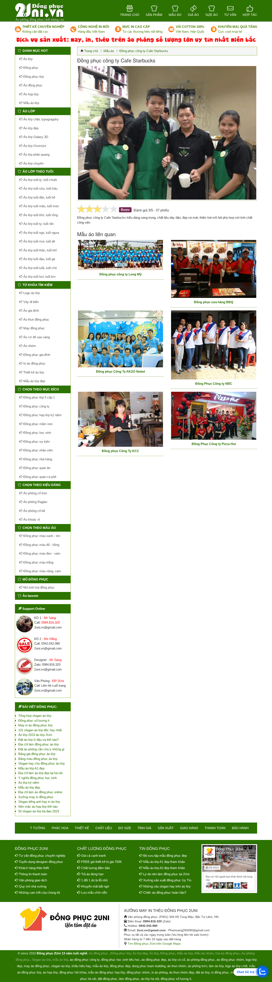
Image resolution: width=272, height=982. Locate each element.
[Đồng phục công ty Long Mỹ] (120, 255)
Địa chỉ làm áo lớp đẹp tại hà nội (40, 773)
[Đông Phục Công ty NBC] (213, 344)
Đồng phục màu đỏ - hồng (41, 545)
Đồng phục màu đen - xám (41, 553)
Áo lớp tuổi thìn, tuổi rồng (40, 215)
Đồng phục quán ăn (36, 468)
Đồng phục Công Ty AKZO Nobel (120, 371)
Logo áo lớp (31, 293)
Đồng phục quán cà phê (39, 477)
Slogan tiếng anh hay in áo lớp (39, 801)
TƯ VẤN (230, 15)
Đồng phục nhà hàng (37, 459)
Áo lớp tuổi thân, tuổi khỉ (40, 250)
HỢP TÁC (250, 15)
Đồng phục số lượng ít (33, 720)
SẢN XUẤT (166, 828)
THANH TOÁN (215, 828)
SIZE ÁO (211, 15)
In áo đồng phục (34, 363)
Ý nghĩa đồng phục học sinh (37, 778)
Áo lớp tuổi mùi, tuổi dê (39, 241)
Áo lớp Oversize (34, 146)
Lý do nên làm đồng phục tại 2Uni (166, 874)
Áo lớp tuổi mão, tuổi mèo (41, 206)
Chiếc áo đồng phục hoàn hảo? (164, 892)
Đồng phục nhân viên (38, 450)
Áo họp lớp (30, 94)
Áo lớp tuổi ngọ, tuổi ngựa (41, 232)
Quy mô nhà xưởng (32, 886)
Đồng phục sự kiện (36, 441)
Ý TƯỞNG (37, 828)
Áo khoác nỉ (31, 519)
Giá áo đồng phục (227, 953)
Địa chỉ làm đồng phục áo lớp (38, 744)
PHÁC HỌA (60, 828)
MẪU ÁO (175, 15)
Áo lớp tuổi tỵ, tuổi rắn (38, 223)
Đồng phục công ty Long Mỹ (120, 274)
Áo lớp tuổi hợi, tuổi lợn (39, 276)
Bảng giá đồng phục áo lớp (36, 754)
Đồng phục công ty (36, 406)
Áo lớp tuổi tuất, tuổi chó (40, 268)
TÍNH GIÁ (144, 828)
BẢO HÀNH (240, 828)
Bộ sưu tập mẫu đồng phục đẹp (165, 855)
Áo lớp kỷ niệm (28, 782)
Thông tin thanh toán (33, 874)
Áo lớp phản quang (36, 154)
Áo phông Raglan (35, 502)
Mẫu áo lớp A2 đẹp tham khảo (164, 868)
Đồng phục (30, 67)
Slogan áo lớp (41, 959)
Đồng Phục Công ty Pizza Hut (214, 444)
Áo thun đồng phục (36, 319)
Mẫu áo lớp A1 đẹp (31, 768)
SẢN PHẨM (154, 15)
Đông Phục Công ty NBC (213, 383)
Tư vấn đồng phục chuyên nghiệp (42, 855)
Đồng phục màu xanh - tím (41, 536)
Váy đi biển (31, 302)
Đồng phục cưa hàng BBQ (213, 302)
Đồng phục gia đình (36, 354)
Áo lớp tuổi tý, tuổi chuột (40, 180)
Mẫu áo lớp (31, 103)
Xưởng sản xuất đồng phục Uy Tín (167, 880)
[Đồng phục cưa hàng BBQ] (213, 269)
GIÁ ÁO (193, 15)
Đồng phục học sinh (37, 432)
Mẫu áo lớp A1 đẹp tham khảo (164, 862)
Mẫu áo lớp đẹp (34, 381)
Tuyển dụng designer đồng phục (41, 862)
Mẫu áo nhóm (204, 953)
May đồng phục (34, 328)
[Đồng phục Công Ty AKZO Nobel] (120, 338)
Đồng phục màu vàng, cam (42, 571)
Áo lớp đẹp (30, 128)
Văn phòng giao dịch (33, 880)
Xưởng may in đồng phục (36, 797)
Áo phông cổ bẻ (34, 511)
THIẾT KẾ (82, 828)
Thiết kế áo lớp (33, 372)
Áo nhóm (29, 346)
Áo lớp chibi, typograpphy (41, 119)
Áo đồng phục (32, 85)
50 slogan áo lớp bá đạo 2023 (38, 811)
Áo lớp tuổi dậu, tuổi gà (39, 259)
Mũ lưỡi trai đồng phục (39, 587)
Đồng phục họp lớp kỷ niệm (42, 415)
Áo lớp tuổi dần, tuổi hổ (39, 197)
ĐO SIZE (124, 828)
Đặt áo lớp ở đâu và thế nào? (38, 739)
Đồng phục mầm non (37, 424)
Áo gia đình (31, 310)
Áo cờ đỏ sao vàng (36, 337)
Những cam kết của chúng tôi (39, 892)
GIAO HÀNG (189, 828)
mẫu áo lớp (60, 959)
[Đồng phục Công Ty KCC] (120, 419)
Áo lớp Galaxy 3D (35, 137)
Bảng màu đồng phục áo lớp (37, 759)
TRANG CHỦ (129, 15)
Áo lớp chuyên (33, 163)
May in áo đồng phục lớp (35, 725)
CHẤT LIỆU (103, 828)
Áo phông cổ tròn (35, 493)
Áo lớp (28, 59)
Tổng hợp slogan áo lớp (34, 715)
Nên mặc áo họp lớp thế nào (38, 806)
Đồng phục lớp (33, 76)
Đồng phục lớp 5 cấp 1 (39, 397)
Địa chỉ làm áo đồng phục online (40, 792)
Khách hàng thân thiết (34, 868)
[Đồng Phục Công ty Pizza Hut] (213, 416)
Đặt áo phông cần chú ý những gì (41, 749)
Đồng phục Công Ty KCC (120, 451)
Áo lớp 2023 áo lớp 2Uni (35, 735)
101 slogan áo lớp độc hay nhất (40, 730)
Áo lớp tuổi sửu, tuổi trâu (40, 188)
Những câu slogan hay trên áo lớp (166, 886)
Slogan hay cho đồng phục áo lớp (41, 763)
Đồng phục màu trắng (38, 562)
